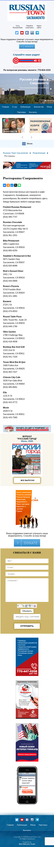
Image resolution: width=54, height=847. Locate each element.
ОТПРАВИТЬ (27, 626)
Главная (5, 107)
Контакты (33, 112)
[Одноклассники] (8, 185)
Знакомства (39, 107)
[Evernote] (19, 185)
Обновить (27, 611)
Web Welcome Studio (27, 844)
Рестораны (9, 156)
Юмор (49, 107)
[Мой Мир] (12, 185)
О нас (14, 107)
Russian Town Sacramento (15, 153)
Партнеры (21, 112)
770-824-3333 (44, 70)
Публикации (25, 107)
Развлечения (39, 153)
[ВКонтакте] (4, 185)
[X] (15, 185)
